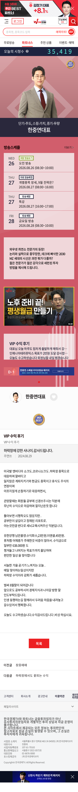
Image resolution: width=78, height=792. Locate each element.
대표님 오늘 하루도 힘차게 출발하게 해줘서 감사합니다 (42, 348)
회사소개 (25, 696)
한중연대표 (35, 396)
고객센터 (8, 696)
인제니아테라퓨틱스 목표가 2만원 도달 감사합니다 (39, 353)
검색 (73, 21)
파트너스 (27, 42)
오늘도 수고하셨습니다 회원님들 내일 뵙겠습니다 (38, 357)
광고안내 (42, 696)
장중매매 (21, 665)
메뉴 (6, 21)
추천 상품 (46, 42)
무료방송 (9, 42)
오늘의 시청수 (14, 51)
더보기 (67, 147)
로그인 (17, 21)
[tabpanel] (39, 371)
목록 (39, 643)
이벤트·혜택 (66, 42)
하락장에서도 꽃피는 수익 (32, 675)
